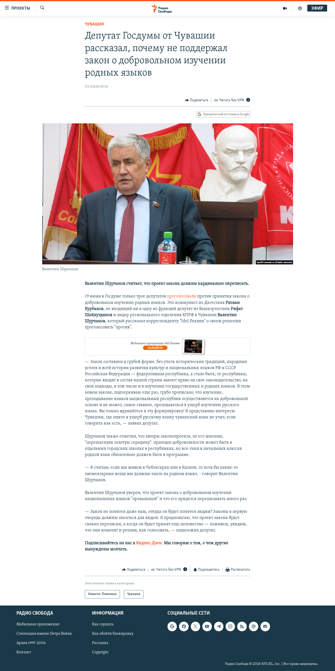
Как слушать (103, 624)
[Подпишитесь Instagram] (230, 626)
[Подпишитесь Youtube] (207, 626)
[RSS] (241, 626)
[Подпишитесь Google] (172, 626)
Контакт (23, 652)
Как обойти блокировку (112, 634)
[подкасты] (300, 8)
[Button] (196, 100)
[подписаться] (265, 626)
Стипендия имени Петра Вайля (44, 634)
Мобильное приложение (38, 624)
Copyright (100, 652)
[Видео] (285, 8)
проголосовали (181, 296)
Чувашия (94, 24)
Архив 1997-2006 (31, 643)
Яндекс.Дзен (149, 543)
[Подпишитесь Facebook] (183, 626)
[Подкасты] (253, 626)
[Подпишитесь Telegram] (218, 626)
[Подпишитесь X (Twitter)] (195, 626)
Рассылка (100, 643)
